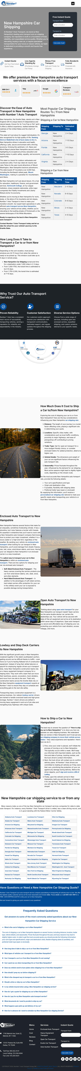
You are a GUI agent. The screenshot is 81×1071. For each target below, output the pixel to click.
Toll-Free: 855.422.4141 (11, 1051)
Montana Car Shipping (35, 848)
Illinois (56, 208)
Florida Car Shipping (12, 848)
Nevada (57, 194)
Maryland (58, 187)
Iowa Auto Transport (12, 871)
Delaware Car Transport (13, 844)
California (45, 154)
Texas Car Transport (59, 848)
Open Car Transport (47, 1039)
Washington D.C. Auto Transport (63, 867)
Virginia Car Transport (59, 859)
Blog (31, 1041)
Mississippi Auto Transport (36, 840)
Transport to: (57, 31)
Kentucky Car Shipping (13, 878)
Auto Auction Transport (49, 1047)
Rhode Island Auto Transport (62, 832)
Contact (32, 1044)
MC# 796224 (53, 1066)
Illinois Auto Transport (12, 863)
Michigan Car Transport (35, 832)
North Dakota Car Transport (36, 878)
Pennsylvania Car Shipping (61, 828)
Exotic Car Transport (48, 1043)
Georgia (44, 133)
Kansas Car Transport (12, 874)
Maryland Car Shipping (35, 824)
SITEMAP (51, 1068)
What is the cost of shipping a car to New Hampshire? (23, 927)
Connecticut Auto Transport (14, 840)
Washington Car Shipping (61, 863)
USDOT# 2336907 (43, 1066)
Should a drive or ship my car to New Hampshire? (21, 982)
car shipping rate (71, 420)
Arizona (44, 140)
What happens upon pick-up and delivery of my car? (22, 1006)
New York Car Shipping (35, 871)
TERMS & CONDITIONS (40, 1068)
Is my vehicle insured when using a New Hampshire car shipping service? (30, 987)
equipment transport (23, 683)
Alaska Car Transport (12, 821)
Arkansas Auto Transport (13, 828)
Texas (56, 215)
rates (48, 895)
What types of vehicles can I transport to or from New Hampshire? (27, 953)
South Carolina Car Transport (62, 836)
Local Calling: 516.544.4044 (13, 1053)
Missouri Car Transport (35, 844)
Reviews (32, 1037)
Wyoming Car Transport (60, 878)
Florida (44, 147)
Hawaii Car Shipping (12, 855)
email (57, 895)
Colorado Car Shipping (13, 836)
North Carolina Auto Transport (37, 874)
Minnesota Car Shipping (35, 836)
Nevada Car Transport (35, 855)
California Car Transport (13, 832)
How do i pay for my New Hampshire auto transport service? (25, 996)
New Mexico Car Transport (36, 867)
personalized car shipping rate (52, 495)
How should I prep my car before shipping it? (20, 972)
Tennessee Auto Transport (61, 844)
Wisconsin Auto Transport (61, 874)
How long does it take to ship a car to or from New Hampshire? (26, 949)
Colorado (58, 201)
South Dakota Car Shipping (61, 840)
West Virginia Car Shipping (61, 871)
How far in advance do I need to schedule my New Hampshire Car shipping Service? (34, 1011)
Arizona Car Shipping (12, 824)
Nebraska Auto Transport (36, 851)
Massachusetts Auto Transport (38, 828)
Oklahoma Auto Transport (61, 821)
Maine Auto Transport (34, 821)
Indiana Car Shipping (12, 867)
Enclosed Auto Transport (49, 1029)
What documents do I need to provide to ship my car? (23, 1001)
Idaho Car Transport (12, 859)
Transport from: (58, 21)
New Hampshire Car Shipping (37, 859)
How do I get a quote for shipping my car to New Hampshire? (26, 992)
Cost (31, 1033)
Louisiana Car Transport (35, 817)
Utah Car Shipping (58, 851)
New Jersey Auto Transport (37, 863)
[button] (72, 3)
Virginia (44, 162)
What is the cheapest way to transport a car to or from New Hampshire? (29, 977)
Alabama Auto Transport (13, 817)
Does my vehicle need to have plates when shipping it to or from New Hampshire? (33, 968)
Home (31, 1029)
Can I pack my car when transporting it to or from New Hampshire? (28, 963)
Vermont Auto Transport (60, 855)
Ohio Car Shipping (58, 817)
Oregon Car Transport (59, 824)
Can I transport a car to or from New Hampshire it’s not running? (27, 958)
